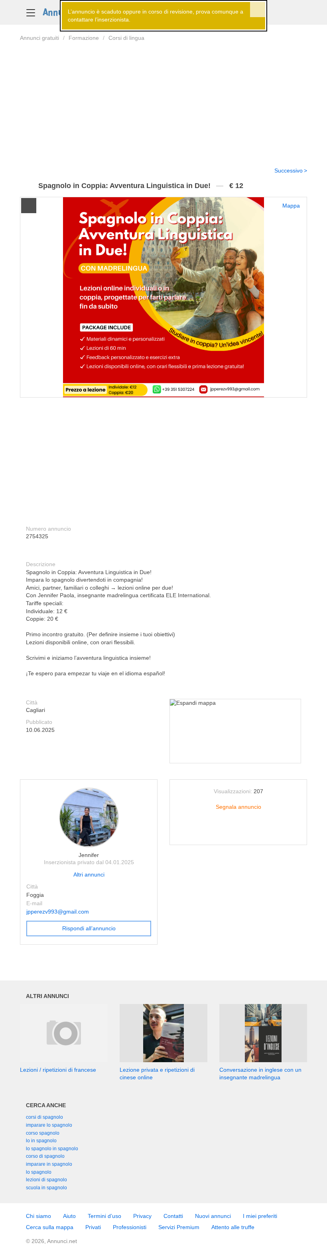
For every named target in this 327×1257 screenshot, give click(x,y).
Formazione (84, 38)
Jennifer (89, 855)
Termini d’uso (104, 1216)
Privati (93, 1227)
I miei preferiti (260, 1216)
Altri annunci (88, 874)
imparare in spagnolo (49, 1164)
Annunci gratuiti (39, 38)
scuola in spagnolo (46, 1187)
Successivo (288, 170)
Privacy (142, 1216)
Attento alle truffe (232, 1227)
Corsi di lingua (126, 38)
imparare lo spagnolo (49, 1125)
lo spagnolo (38, 1172)
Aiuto (69, 1216)
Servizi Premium (178, 1227)
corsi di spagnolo (44, 1117)
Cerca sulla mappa (49, 1227)
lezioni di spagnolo (46, 1179)
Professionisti (129, 1227)
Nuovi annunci (213, 1216)
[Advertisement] (163, 99)
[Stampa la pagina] (238, 832)
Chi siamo (38, 1216)
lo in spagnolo (41, 1140)
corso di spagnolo (45, 1156)
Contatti (173, 1216)
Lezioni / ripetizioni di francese (58, 1070)
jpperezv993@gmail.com (57, 911)
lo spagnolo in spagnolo (52, 1148)
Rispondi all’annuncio (89, 928)
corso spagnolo (42, 1133)
